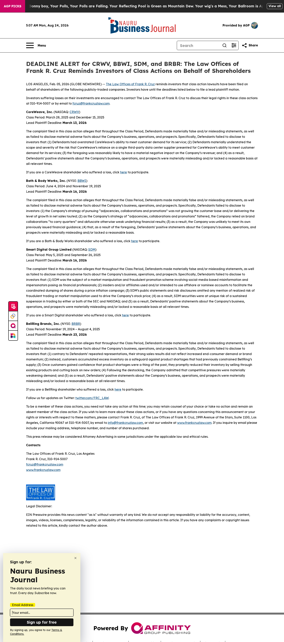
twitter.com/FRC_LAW (92, 398)
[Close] (75, 558)
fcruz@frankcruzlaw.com (91, 103)
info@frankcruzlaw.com (125, 423)
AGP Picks (12, 6)
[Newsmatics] (13, 335)
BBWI (81, 181)
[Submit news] (13, 306)
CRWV (74, 112)
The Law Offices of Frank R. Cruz (130, 84)
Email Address (22, 605)
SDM (91, 249)
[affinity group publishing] (13, 326)
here (123, 172)
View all (275, 6)
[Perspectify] (13, 316)
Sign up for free (42, 622)
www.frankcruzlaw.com (194, 423)
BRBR (75, 324)
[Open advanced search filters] (233, 45)
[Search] (224, 45)
